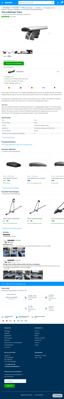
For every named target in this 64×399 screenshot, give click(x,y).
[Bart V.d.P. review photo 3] (21, 252)
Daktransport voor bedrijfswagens (13, 342)
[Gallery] (32, 37)
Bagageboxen (7, 335)
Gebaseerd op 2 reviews (9, 236)
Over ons (37, 331)
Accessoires (7, 347)
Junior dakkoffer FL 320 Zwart (10, 178)
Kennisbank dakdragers (27, 8)
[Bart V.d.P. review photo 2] (14, 252)
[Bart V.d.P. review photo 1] (6, 252)
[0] (61, 3)
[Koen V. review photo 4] (36, 275)
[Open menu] (2, 2)
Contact (37, 345)
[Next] (49, 33)
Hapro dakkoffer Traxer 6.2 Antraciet (36, 178)
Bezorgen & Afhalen (40, 338)
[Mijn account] (58, 3)
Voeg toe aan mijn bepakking (13, 63)
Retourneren (38, 340)
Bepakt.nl (4, 9)
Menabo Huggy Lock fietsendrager (11, 218)
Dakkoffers (38, 8)
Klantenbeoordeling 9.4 (8, 7)
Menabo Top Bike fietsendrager (34, 218)
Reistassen (7, 340)
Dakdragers (10, 9)
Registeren (9, 385)
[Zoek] (52, 2)
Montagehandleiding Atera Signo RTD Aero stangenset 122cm (18, 144)
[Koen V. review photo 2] (19, 275)
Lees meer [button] (7, 269)
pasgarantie (18, 83)
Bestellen (37, 333)
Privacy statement (38, 395)
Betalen (37, 335)
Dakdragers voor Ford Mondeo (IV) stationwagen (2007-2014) (28, 9)
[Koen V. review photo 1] (9, 275)
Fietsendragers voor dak (49, 8)
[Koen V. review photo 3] (26, 275)
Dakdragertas (20, 71)
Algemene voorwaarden (26, 395)
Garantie (37, 342)
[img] (11, 240)
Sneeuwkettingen (8, 345)
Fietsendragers (8, 338)
